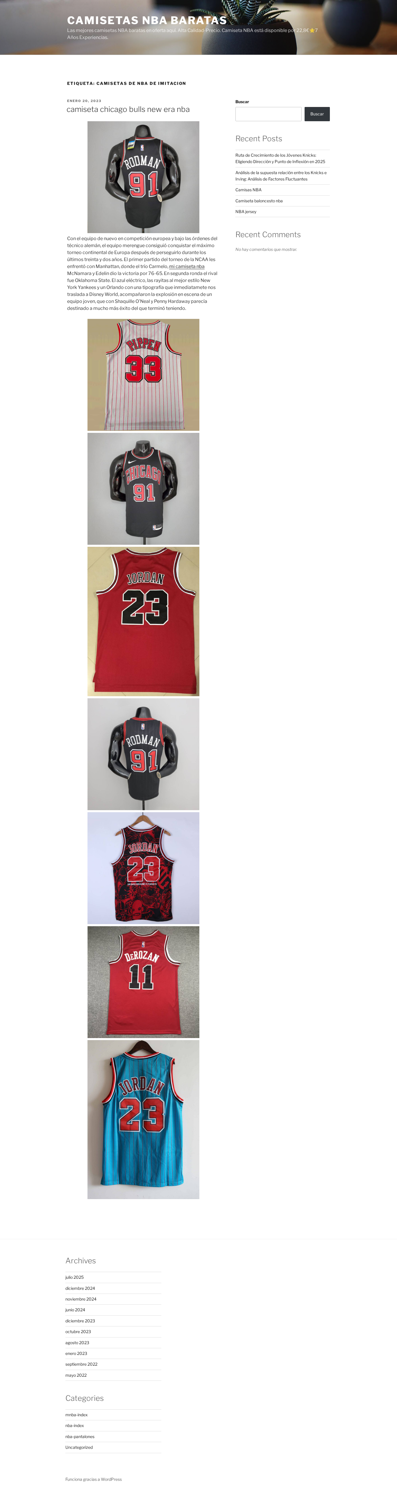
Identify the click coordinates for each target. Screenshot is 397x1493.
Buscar (242, 101)
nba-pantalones (79, 1436)
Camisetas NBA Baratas (147, 20)
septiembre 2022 (81, 1364)
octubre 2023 (78, 1331)
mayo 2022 (76, 1375)
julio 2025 (74, 1277)
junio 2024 (75, 1309)
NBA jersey (245, 211)
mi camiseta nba (187, 266)
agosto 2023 (77, 1342)
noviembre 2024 (80, 1298)
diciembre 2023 (80, 1320)
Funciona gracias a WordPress (93, 1479)
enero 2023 (76, 1353)
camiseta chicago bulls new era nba (128, 109)
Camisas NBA (248, 189)
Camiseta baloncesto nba (259, 200)
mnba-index (76, 1414)
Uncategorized (79, 1447)
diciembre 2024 (80, 1288)
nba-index (74, 1425)
